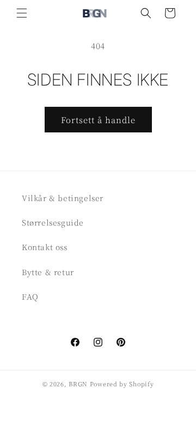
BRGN (78, 383)
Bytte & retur (48, 271)
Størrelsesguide (53, 222)
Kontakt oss (45, 246)
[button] (22, 13)
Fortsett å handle (98, 119)
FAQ (30, 296)
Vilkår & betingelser (62, 197)
